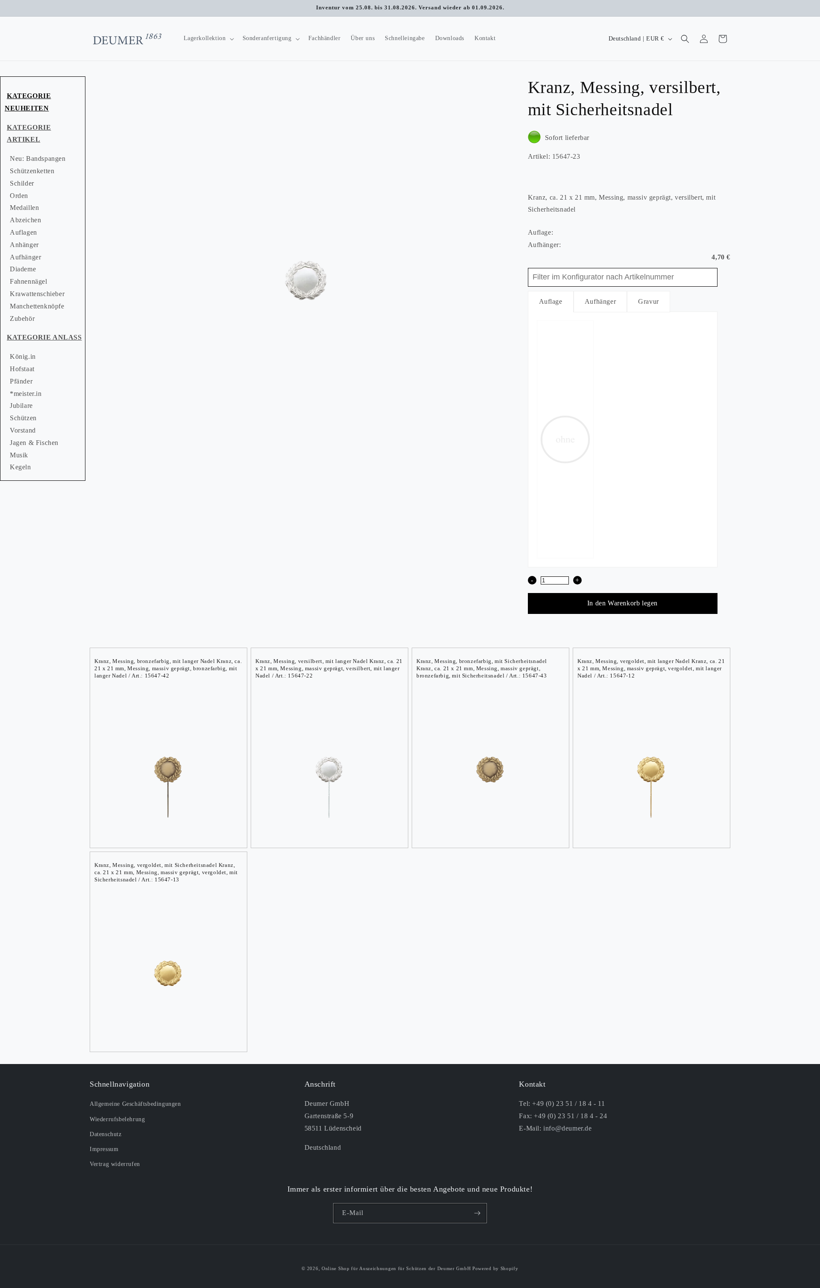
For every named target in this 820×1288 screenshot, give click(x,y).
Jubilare (21, 405)
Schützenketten (32, 170)
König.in (23, 356)
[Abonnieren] (477, 1213)
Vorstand (23, 430)
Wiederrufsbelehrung (117, 1119)
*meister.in (26, 393)
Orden (19, 195)
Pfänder (21, 381)
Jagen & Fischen (34, 442)
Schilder (22, 183)
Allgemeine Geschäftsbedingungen (135, 1104)
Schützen (23, 418)
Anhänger (24, 244)
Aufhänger (25, 257)
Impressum (104, 1149)
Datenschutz (106, 1134)
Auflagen (23, 232)
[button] (208, 38)
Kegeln (20, 467)
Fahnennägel (28, 281)
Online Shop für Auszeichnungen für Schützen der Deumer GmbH (396, 1268)
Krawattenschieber (37, 293)
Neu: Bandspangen (38, 158)
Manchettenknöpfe (37, 306)
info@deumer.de (567, 1128)
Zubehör (22, 318)
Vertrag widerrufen (115, 1164)
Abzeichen (25, 220)
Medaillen (24, 207)
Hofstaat (22, 368)
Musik (19, 455)
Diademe (23, 269)
